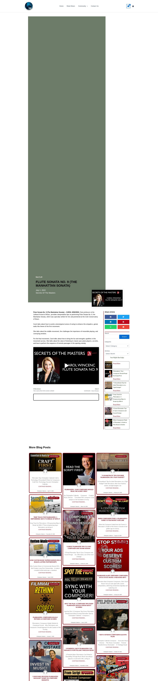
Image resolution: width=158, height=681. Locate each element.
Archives (107, 351)
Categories (108, 341)
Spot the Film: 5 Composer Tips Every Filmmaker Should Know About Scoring (79, 605)
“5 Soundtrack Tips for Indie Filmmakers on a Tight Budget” (119, 385)
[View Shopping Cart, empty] (128, 6)
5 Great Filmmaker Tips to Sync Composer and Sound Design (120, 411)
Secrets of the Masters (45, 293)
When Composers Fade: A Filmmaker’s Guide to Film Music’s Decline (120, 422)
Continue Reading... (45, 486)
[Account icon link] (133, 6)
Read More (116, 363)
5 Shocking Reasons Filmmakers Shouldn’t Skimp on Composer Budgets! (45, 678)
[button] (87, 6)
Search (107, 333)
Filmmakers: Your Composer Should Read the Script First (120, 373)
